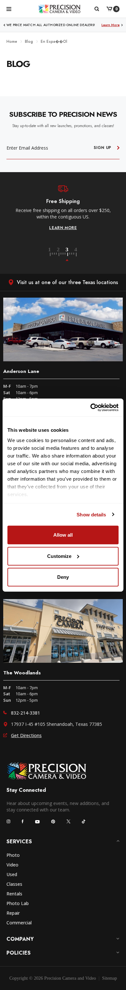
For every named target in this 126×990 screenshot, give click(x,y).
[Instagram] (8, 821)
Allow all (63, 535)
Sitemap (109, 978)
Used (11, 874)
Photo (13, 855)
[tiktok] (84, 821)
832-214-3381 (25, 713)
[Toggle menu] (8, 8)
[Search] (96, 9)
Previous (4, 24)
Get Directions (26, 735)
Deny (63, 577)
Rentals (14, 894)
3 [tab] (70, 254)
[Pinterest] (53, 821)
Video (12, 865)
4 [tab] (76, 254)
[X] (68, 821)
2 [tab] (62, 254)
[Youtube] (37, 821)
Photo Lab (17, 903)
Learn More (110, 25)
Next (122, 24)
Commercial (19, 923)
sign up (102, 148)
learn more (63, 228)
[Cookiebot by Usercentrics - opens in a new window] (91, 407)
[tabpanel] (63, 208)
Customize (59, 556)
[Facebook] (23, 821)
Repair (13, 913)
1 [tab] (53, 254)
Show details (91, 514)
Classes (14, 884)
